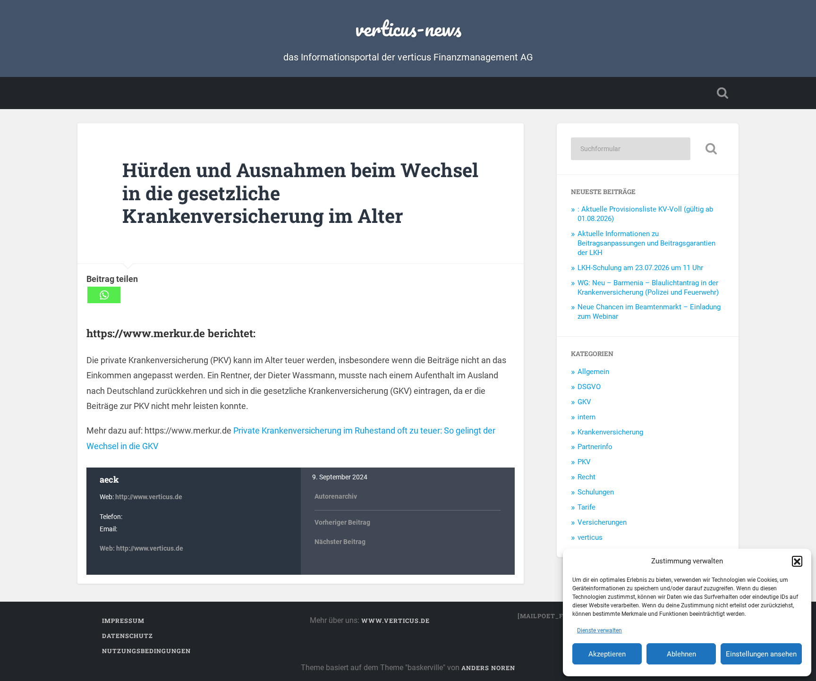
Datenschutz (127, 635)
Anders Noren (488, 668)
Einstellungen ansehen (761, 654)
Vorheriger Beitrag (342, 523)
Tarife (586, 507)
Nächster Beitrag (340, 542)
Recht (586, 477)
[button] (797, 561)
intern (586, 417)
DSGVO (589, 387)
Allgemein (593, 371)
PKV (584, 462)
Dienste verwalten (599, 630)
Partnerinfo (595, 447)
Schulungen (596, 492)
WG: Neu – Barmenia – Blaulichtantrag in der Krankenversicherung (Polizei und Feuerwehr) (648, 288)
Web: (108, 549)
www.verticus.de (395, 620)
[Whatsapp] (103, 295)
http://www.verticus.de (148, 497)
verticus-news (408, 28)
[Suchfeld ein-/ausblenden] (722, 93)
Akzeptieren (607, 654)
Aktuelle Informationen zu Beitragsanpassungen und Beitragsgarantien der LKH (646, 243)
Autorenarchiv (335, 497)
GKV (584, 402)
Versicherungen (602, 522)
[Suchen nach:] (630, 148)
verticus (590, 537)
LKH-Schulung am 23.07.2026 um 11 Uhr (640, 268)
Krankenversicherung (610, 432)
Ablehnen (681, 654)
